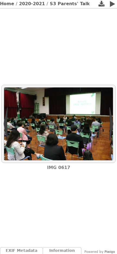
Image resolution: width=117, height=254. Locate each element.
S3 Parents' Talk (70, 3)
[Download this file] (101, 5)
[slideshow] (112, 5)
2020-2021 (32, 3)
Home (7, 3)
